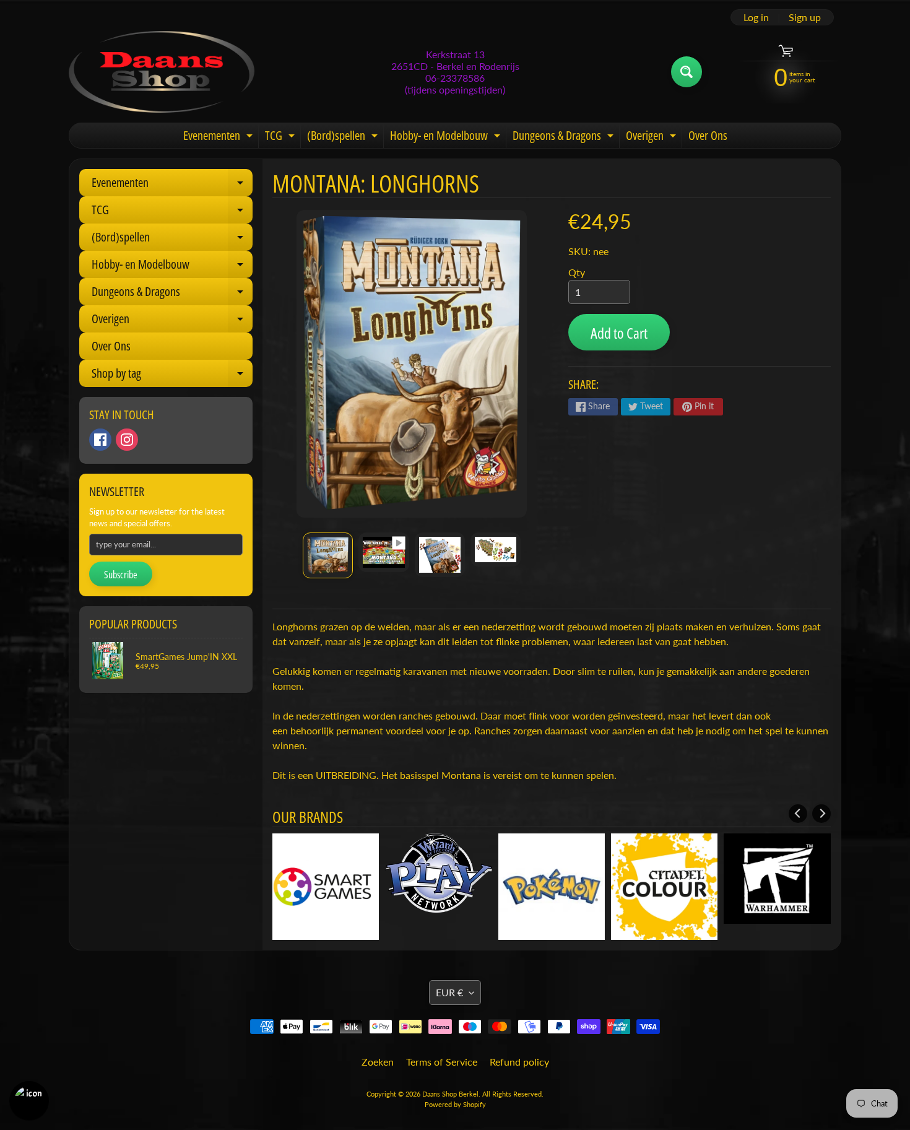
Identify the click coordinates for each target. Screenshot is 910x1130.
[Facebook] (100, 439)
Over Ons (707, 135)
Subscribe (120, 574)
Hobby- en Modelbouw (446, 137)
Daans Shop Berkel (450, 1067)
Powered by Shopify (455, 1077)
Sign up (805, 17)
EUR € (449, 965)
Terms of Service (441, 1034)
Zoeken (378, 1034)
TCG (281, 137)
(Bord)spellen (344, 137)
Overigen (652, 137)
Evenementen (219, 137)
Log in (756, 17)
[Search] (686, 71)
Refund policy (519, 1034)
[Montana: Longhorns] (328, 555)
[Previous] (798, 813)
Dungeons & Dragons (565, 137)
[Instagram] (127, 439)
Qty (576, 272)
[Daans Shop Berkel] (161, 72)
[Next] (821, 813)
